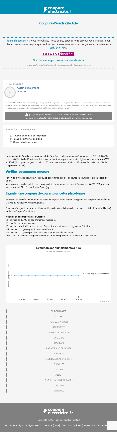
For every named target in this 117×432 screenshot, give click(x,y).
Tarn (93, 425)
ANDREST (59, 353)
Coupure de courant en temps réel (29, 135)
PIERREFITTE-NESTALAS (59, 332)
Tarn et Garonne (104, 425)
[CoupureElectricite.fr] (58, 10)
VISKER (58, 316)
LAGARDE (59, 337)
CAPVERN (59, 385)
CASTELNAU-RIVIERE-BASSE (59, 380)
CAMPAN (59, 343)
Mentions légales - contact (67, 420)
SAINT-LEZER (59, 327)
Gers (64, 425)
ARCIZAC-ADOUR (59, 321)
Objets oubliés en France (24, 142)
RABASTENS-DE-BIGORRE (58, 348)
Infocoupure (102, 177)
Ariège (29, 425)
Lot (69, 425)
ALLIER (59, 374)
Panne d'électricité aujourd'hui (27, 138)
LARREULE (59, 390)
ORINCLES (59, 364)
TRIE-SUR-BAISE (58, 311)
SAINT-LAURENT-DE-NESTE (59, 359)
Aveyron (38, 425)
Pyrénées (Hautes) (81, 425)
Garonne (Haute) (52, 425)
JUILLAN (59, 369)
